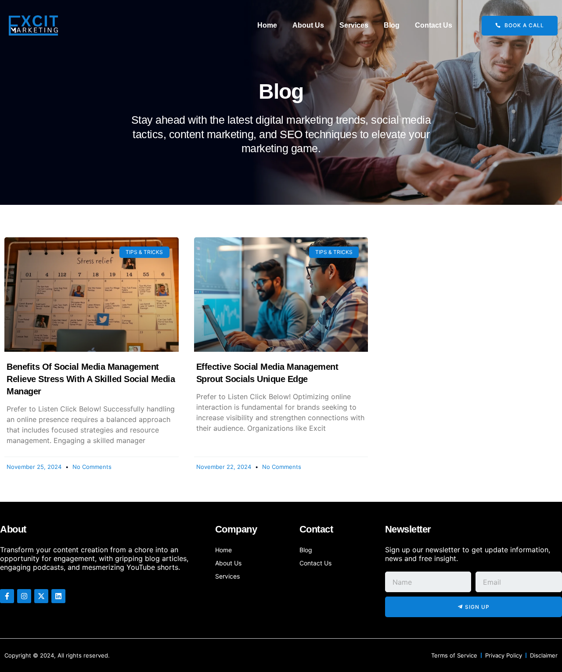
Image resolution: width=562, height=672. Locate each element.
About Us (308, 25)
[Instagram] (24, 596)
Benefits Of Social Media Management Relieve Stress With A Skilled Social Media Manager (91, 379)
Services (353, 25)
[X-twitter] (41, 596)
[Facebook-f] (7, 596)
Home (267, 25)
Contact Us (433, 25)
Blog (392, 25)
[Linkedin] (58, 596)
